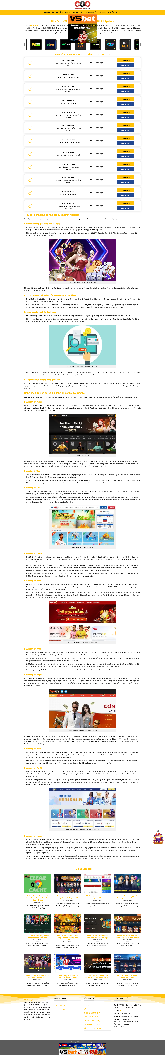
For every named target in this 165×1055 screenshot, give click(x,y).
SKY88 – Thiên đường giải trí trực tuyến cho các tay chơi (127, 897)
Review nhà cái (103, 12)
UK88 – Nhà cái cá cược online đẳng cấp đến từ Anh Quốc (37, 937)
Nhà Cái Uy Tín (49, 12)
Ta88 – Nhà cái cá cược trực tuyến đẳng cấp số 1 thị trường (127, 937)
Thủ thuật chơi (115, 12)
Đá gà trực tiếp (91, 12)
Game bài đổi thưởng (62, 12)
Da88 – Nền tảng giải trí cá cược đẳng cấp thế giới (127, 976)
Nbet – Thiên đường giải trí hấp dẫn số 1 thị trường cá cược (37, 976)
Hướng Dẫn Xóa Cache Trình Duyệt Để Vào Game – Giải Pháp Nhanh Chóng (37, 898)
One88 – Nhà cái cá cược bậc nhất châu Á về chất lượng (67, 976)
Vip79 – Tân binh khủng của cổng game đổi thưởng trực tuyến (67, 938)
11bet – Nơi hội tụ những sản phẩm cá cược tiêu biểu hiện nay (97, 976)
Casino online (78, 12)
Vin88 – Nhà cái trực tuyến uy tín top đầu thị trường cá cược (67, 897)
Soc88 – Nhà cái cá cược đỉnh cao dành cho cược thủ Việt (97, 937)
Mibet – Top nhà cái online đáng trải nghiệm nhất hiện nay (97, 897)
